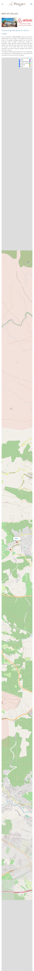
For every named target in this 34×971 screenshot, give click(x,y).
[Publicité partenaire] (17, 22)
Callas (16, 538)
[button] (17, 542)
